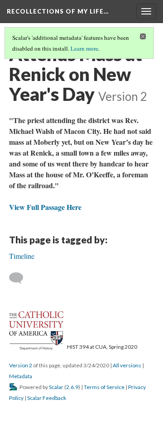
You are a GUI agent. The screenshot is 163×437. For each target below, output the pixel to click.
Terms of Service (104, 387)
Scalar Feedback (46, 397)
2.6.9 (72, 387)
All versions (127, 365)
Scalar (56, 387)
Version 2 (20, 365)
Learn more (84, 48)
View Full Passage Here (46, 207)
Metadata (20, 376)
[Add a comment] (20, 278)
